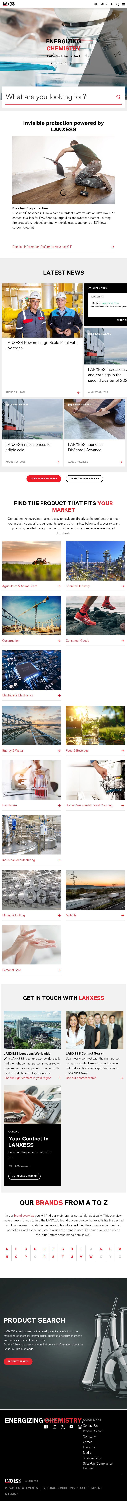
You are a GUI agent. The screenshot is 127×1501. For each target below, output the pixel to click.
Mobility (95, 894)
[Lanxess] (15, 1482)
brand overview (24, 1215)
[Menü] (123, 4)
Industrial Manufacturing (31, 839)
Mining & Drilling (31, 894)
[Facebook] (46, 1427)
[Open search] (117, 4)
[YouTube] (71, 1427)
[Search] (118, 97)
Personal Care (31, 949)
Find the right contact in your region (32, 1046)
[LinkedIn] (54, 1427)
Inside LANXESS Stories (84, 479)
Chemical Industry (95, 565)
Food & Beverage (95, 729)
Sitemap (11, 1494)
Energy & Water (31, 729)
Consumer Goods (95, 619)
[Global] (96, 4)
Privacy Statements (21, 1488)
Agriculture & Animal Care (31, 565)
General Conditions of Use (64, 1488)
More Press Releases (44, 479)
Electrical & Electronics (31, 674)
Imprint (96, 1488)
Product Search (18, 1361)
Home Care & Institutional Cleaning (95, 784)
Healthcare (31, 784)
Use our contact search (94, 1046)
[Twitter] (63, 1427)
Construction (31, 619)
